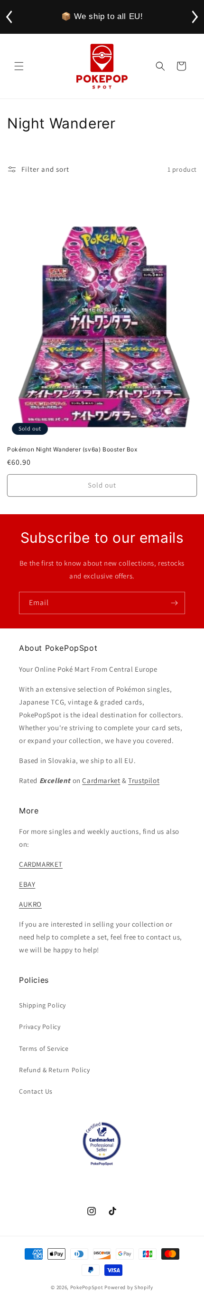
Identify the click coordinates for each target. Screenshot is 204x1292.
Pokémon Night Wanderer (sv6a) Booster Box (72, 449)
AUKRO (30, 904)
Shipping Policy (42, 1005)
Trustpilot (143, 780)
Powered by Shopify (128, 1287)
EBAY (27, 884)
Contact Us (36, 1091)
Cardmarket (101, 780)
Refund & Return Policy (54, 1070)
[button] (19, 66)
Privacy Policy (39, 1026)
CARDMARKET (41, 864)
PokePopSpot (86, 1287)
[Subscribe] (174, 603)
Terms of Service (44, 1048)
